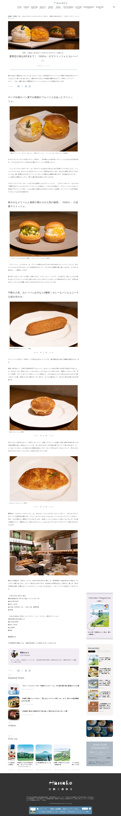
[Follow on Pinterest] (62, 789)
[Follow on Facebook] (54, 789)
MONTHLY (107, 651)
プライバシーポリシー (104, 762)
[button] (36, 352)
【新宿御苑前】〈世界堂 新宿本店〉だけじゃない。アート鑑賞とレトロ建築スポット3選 (67, 811)
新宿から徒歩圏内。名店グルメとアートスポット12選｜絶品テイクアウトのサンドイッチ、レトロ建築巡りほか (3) (65, 809)
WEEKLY (99, 651)
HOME (10, 16)
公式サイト (12, 636)
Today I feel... (43, 808)
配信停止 (109, 757)
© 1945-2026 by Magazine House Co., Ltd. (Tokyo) (60, 803)
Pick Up (12, 738)
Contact (44, 800)
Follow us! (100, 732)
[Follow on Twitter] (58, 789)
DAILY (91, 651)
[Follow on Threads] (71, 789)
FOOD (15, 16)
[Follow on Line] (67, 789)
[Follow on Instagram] (50, 789)
